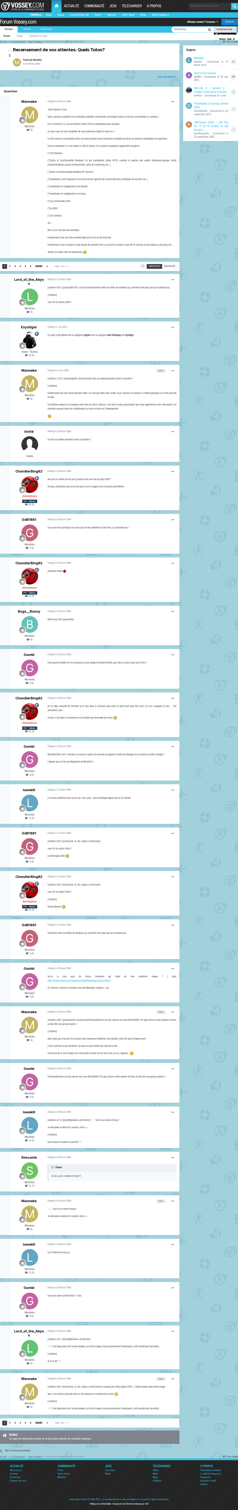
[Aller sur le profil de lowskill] (29, 803)
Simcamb (29, 1157)
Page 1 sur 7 (61, 266)
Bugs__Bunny (29, 611)
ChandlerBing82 (28, 471)
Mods (107, 1474)
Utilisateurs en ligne (38, 36)
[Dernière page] (47, 266)
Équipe (20, 36)
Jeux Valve (110, 1470)
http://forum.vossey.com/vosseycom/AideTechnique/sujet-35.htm (79, 981)
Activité (26, 29)
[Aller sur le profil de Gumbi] (29, 668)
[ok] (234, 6)
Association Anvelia (78, 1499)
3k (31, 130)
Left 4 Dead (128, 15)
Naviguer (9, 29)
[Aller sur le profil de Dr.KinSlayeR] (189, 106)
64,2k (31, 504)
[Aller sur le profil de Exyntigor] (29, 340)
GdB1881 (29, 520)
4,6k (31, 683)
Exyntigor (29, 327)
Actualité (71, 6)
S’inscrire (229, 22)
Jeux (113, 6)
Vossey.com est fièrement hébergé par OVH (130, 1504)
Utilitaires (157, 1481)
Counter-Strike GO (79, 15)
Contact (203, 1484)
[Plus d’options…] (172, 102)
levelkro (198, 95)
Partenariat (205, 1477)
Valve (49, 15)
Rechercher (15, 1477)
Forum (60, 1470)
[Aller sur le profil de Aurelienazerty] (189, 124)
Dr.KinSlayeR (200, 111)
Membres (62, 1477)
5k (31, 312)
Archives (14, 1474)
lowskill (29, 790)
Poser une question (167, 77)
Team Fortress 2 (160, 15)
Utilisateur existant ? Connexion (201, 22)
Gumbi (29, 655)
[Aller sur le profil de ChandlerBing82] (29, 484)
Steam (60, 15)
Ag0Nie (197, 77)
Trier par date (169, 266)
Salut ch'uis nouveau (205, 73)
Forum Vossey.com (18, 22)
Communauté (94, 6)
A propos (154, 6)
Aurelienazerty (201, 133)
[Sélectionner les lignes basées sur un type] (143, 266)
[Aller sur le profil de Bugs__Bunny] (29, 624)
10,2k (31, 818)
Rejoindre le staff (208, 1481)
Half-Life (111, 15)
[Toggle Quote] (53, 1167)
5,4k (31, 548)
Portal (143, 15)
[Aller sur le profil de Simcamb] (29, 1170)
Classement (46, 29)
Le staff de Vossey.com (210, 1474)
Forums (6, 36)
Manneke (37, 60)
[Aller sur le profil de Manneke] (17, 62)
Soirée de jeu (64, 1474)
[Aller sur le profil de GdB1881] (29, 533)
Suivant (39, 266)
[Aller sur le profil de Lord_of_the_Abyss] (29, 297)
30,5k (31, 355)
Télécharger (132, 6)
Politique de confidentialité (100, 1504)
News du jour (16, 1470)
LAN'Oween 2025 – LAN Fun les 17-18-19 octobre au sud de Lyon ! (211, 126)
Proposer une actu (18, 1481)
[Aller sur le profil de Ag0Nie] (189, 75)
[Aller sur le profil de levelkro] (189, 90)
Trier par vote (154, 266)
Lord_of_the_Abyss (29, 282)
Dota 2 (98, 15)
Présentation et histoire (210, 1470)
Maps (155, 1477)
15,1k (31, 1186)
